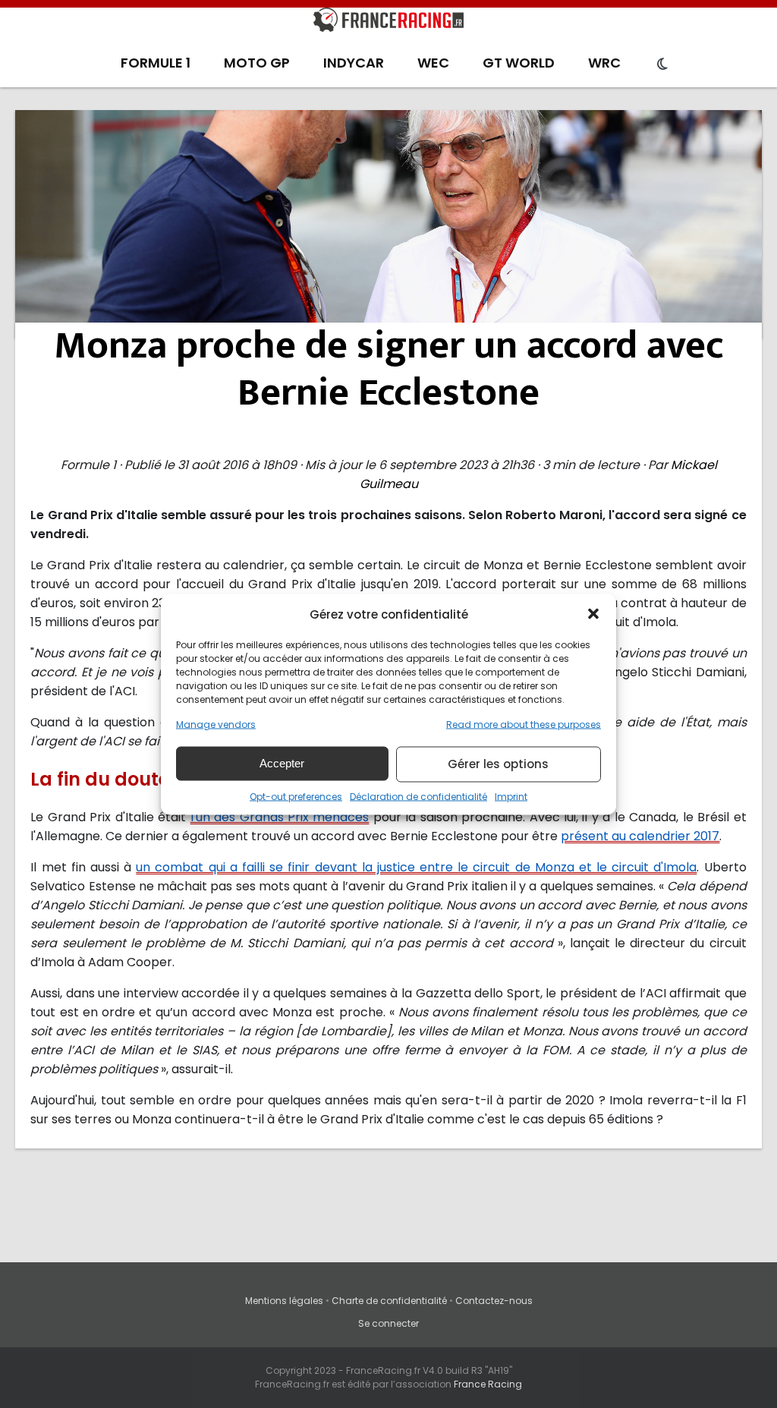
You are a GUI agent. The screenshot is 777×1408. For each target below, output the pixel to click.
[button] (593, 614)
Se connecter (388, 1323)
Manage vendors (216, 723)
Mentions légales (284, 1300)
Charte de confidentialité (389, 1300)
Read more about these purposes (523, 723)
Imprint (511, 795)
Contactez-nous (494, 1300)
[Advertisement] (389, 224)
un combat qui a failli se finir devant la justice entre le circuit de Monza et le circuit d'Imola (416, 867)
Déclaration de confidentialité (418, 795)
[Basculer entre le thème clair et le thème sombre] (662, 64)
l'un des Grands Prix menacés (280, 817)
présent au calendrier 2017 (640, 836)
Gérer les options (498, 764)
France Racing (488, 1384)
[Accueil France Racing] (388, 23)
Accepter (282, 763)
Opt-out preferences (296, 795)
